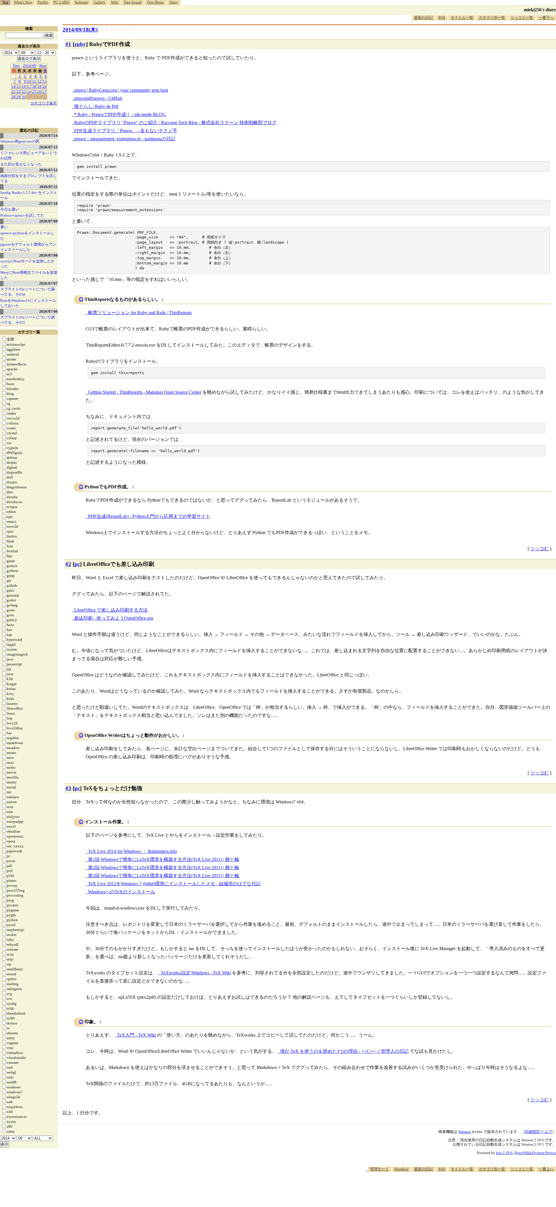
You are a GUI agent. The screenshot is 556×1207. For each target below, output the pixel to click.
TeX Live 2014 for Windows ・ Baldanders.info (132, 851)
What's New (23, 2)
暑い (4, 227)
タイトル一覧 (462, 17)
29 (19, 97)
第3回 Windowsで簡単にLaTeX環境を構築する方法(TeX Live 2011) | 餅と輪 (163, 875)
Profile (43, 2)
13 (45, 81)
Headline (401, 1169)
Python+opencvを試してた (22, 215)
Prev (16, 65)
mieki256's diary (540, 9)
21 (13, 91)
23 (24, 91)
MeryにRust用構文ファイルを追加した (28, 275)
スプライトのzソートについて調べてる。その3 (27, 320)
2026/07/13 (48, 147)
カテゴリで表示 (43, 103)
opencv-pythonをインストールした (27, 235)
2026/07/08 (48, 255)
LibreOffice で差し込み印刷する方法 (111, 610)
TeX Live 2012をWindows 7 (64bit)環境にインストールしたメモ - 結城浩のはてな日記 (174, 883)
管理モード (379, 1169)
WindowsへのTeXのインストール (121, 891)
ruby (80, 44)
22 (19, 91)
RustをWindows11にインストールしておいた (28, 303)
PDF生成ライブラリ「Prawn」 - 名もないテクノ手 (125, 130)
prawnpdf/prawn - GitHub (98, 98)
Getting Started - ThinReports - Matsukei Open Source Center (144, 392)
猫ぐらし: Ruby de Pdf (96, 106)
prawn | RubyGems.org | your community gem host (121, 90)
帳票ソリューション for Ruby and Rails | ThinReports (140, 312)
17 (29, 86)
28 (13, 97)
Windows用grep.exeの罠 (19, 141)
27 (45, 91)
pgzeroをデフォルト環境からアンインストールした (28, 247)
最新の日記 (423, 17)
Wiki (114, 2)
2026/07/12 (48, 170)
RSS (441, 17)
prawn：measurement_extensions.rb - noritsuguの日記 (124, 138)
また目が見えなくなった (21, 164)
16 (24, 86)
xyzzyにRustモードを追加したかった (27, 263)
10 (29, 81)
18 (34, 86)
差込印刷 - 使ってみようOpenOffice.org (113, 618)
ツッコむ (539, 548)
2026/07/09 (48, 221)
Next (43, 65)
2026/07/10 (48, 203)
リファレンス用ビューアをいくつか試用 (28, 155)
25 (34, 91)
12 (39, 81)
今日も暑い (9, 209)
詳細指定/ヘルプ (538, 1131)
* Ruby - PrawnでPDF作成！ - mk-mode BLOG (120, 114)
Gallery (99, 2)
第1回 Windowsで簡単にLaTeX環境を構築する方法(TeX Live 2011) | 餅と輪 (163, 859)
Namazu (464, 1131)
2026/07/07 (48, 283)
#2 (68, 564)
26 (39, 91)
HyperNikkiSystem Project (535, 1153)
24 (29, 91)
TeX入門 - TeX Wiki (136, 1035)
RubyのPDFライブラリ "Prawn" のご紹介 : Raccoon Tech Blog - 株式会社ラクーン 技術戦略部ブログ (175, 122)
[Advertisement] (450, 1189)
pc (77, 564)
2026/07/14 (48, 135)
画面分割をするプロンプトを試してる (28, 178)
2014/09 (29, 65)
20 (45, 86)
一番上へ (546, 1169)
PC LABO (61, 2)
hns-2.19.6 (504, 1153)
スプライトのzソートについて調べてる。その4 (27, 292)
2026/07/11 (48, 187)
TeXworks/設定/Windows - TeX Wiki (196, 972)
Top (5, 2)
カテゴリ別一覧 (492, 17)
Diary (173, 2)
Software (81, 2)
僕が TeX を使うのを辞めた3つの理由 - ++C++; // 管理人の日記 (344, 1051)
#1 (68, 44)
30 (24, 97)
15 (19, 86)
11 (34, 81)
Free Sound (133, 2)
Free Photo (155, 2)
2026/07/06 (48, 311)
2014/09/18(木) (80, 30)
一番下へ (546, 17)
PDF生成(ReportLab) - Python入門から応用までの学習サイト (149, 516)
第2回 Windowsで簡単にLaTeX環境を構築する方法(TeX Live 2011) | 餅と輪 (163, 867)
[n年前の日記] (116, 30)
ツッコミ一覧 (522, 17)
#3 (68, 788)
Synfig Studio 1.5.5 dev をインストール (28, 195)
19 (39, 86)
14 (13, 86)
